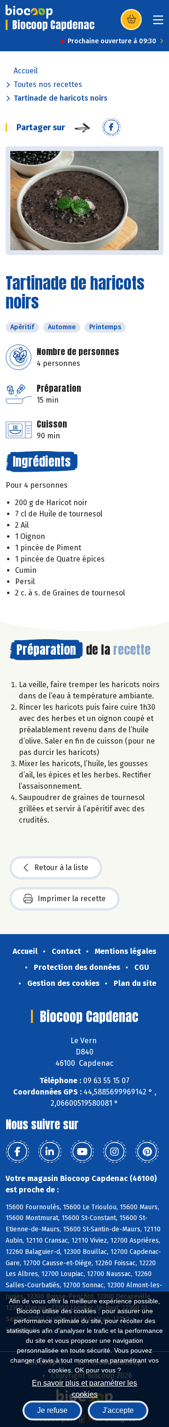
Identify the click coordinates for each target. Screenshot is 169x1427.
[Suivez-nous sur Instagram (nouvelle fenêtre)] (114, 1152)
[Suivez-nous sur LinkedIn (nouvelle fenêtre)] (49, 1152)
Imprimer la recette (72, 898)
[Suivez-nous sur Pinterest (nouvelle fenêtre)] (147, 1152)
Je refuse (52, 1410)
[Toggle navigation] (158, 23)
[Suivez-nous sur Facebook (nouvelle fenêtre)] (17, 1152)
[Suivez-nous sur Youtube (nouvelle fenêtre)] (82, 1152)
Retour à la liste (61, 867)
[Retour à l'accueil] (29, 12)
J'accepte (118, 1410)
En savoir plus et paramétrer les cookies (84, 1387)
